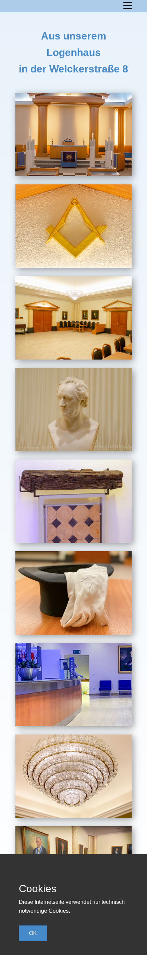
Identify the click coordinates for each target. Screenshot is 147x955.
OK (33, 933)
